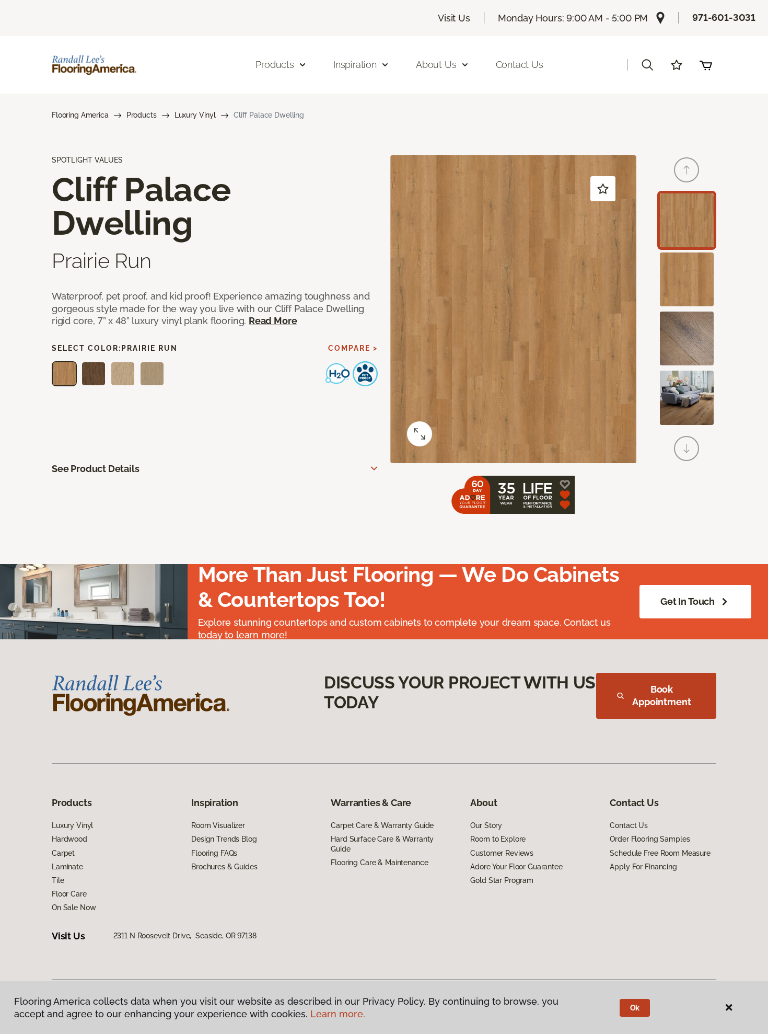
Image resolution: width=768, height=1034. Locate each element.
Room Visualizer (218, 825)
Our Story (486, 825)
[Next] (686, 448)
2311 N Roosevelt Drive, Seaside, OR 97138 (185, 936)
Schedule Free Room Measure (660, 853)
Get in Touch (687, 601)
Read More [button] (273, 320)
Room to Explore (498, 839)
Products (141, 115)
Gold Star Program (501, 880)
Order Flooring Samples (650, 839)
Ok (635, 1008)
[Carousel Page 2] (686, 279)
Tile (58, 880)
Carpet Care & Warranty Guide (382, 825)
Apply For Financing (643, 867)
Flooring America (80, 115)
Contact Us (519, 64)
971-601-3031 (723, 17)
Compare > (353, 348)
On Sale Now (74, 907)
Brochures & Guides (224, 867)
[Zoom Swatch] (419, 433)
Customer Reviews (501, 853)
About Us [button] (436, 64)
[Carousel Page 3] (686, 338)
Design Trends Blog (224, 839)
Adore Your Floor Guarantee (516, 867)
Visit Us (454, 18)
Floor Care (69, 894)
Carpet (63, 853)
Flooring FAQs (214, 853)
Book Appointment (661, 695)
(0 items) (706, 65)
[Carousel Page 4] (686, 397)
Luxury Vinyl (195, 115)
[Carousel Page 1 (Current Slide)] (686, 220)
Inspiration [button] (355, 64)
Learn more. (337, 1013)
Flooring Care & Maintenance (379, 862)
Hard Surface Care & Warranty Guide (382, 844)
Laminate (67, 867)
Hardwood (69, 839)
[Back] (686, 169)
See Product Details (95, 468)
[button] (647, 64)
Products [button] (274, 64)
